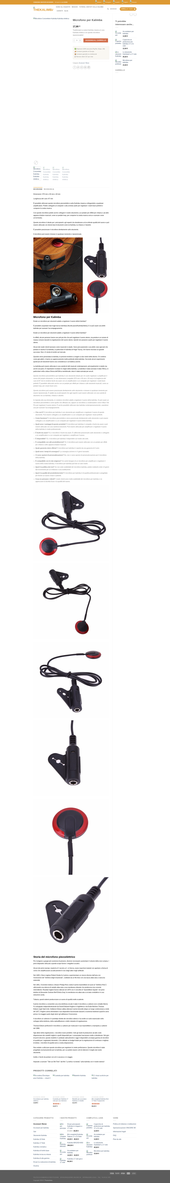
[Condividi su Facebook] (74, 67)
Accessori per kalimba (41, 1128)
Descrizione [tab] (37, 189)
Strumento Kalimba (40, 1135)
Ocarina (36, 1166)
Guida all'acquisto (63, 7)
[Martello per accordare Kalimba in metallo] (81, 1084)
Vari (34, 1131)
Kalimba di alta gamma (41, 1158)
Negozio (75, 7)
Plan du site (117, 1139)
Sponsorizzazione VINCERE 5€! (124, 1128)
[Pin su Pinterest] (85, 67)
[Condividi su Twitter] (78, 67)
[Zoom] (36, 163)
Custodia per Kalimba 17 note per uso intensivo (60, 1100)
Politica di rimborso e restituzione (124, 1124)
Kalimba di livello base (41, 1150)
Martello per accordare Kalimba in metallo (79, 1100)
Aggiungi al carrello (95, 40)
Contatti (60, 11)
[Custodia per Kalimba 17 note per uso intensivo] (61, 1084)
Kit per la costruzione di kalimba (44, 1162)
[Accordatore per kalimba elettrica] (42, 1084)
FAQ (114, 1135)
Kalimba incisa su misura (42, 1154)
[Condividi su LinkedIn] (88, 67)
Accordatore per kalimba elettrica (41, 1100)
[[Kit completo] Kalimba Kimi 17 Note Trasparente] (100, 1084)
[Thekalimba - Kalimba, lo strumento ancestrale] (43, 9)
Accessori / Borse (84, 63)
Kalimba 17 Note (39, 1143)
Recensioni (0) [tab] (49, 189)
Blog (66, 11)
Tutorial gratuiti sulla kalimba (91, 7)
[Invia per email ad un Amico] (81, 67)
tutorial (101, 1061)
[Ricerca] (108, 9)
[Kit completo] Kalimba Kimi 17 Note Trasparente (100, 1100)
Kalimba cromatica (39, 1147)
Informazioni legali (119, 1131)
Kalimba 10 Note (39, 1139)
